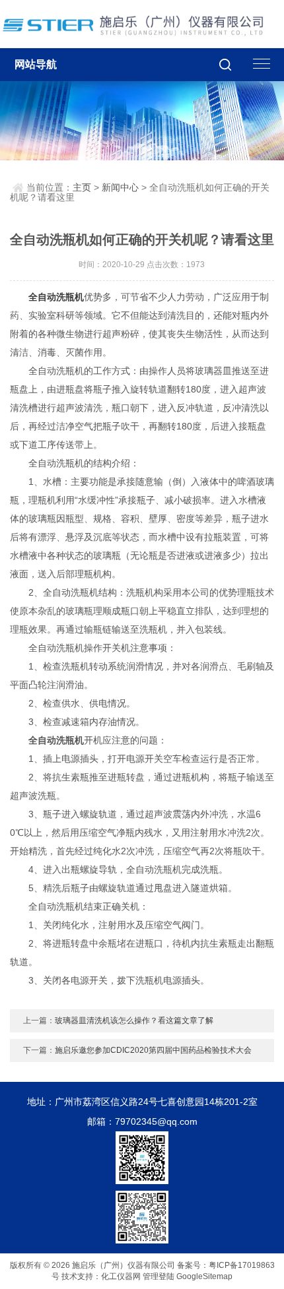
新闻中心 (120, 187)
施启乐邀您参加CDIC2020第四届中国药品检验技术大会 (153, 1050)
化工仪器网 (121, 1276)
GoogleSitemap (204, 1276)
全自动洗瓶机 (56, 297)
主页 (82, 187)
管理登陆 (158, 1276)
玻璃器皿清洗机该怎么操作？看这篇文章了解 (134, 1020)
